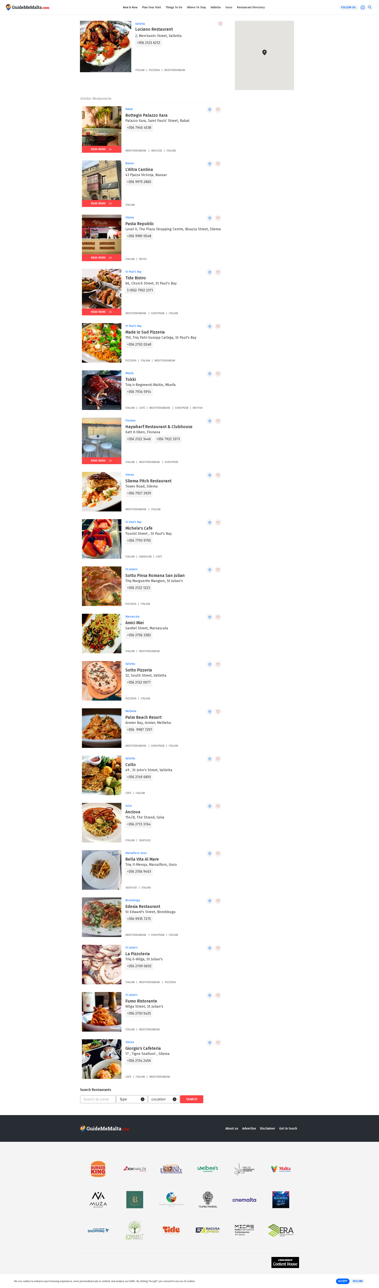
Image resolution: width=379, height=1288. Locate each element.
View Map (267, 77)
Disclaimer (267, 1128)
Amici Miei (134, 622)
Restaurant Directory (251, 7)
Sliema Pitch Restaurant (148, 481)
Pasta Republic (139, 223)
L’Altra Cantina (139, 169)
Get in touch (288, 1128)
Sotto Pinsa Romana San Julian (155, 575)
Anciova (132, 812)
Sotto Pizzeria (138, 670)
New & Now (130, 7)
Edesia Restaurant (142, 906)
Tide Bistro (135, 278)
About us (231, 1128)
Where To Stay (196, 7)
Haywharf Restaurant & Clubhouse (158, 426)
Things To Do (174, 7)
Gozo (228, 7)
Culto (130, 764)
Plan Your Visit (151, 7)
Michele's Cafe (139, 528)
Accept (342, 1281)
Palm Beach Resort (143, 717)
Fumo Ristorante (141, 1001)
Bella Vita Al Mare (142, 859)
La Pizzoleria (137, 953)
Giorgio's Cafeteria (143, 1048)
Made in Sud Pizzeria (145, 332)
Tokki (130, 379)
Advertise (249, 1128)
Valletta (216, 7)
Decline (358, 1281)
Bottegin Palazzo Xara (146, 115)
